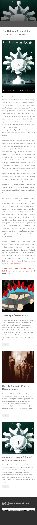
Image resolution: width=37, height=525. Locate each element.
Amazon (31, 269)
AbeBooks (17, 271)
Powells (23, 269)
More (3, 340)
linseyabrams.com (15, 264)
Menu (18, 24)
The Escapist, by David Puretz (15, 315)
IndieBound (6, 271)
